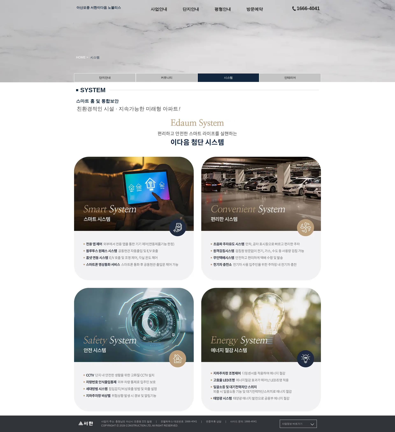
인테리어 (290, 77)
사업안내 (159, 9)
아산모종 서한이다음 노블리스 (99, 7)
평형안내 (223, 9)
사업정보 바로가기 (292, 423)
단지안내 (191, 9)
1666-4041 (308, 8)
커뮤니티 (166, 77)
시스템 (228, 77)
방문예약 (254, 9)
